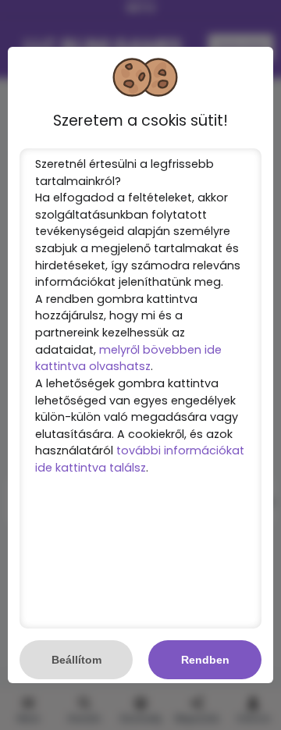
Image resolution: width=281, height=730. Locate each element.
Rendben (205, 659)
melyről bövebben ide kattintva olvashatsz (128, 358)
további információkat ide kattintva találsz (139, 459)
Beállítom (76, 659)
